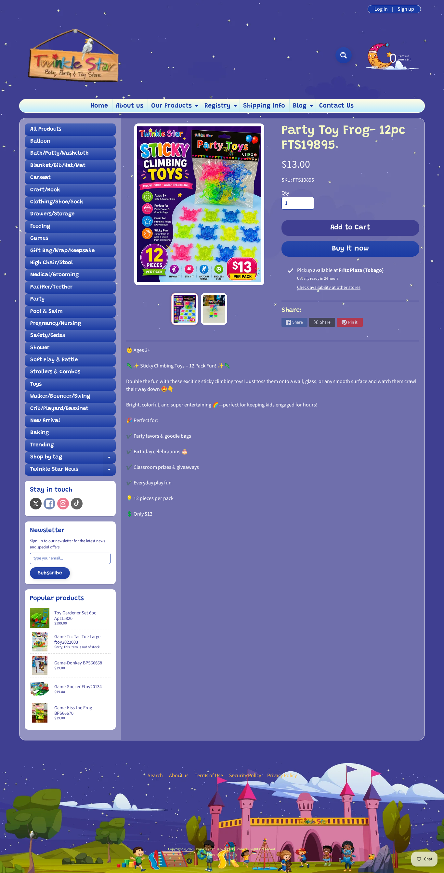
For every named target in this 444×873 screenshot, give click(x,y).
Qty (285, 193)
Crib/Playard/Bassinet (59, 409)
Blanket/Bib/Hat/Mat (57, 166)
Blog (304, 107)
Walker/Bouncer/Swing (60, 396)
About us (129, 106)
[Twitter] (36, 503)
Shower (39, 348)
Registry (221, 107)
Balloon (40, 141)
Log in (381, 9)
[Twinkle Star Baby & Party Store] (76, 55)
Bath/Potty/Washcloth (59, 153)
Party (37, 299)
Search (155, 775)
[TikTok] (77, 503)
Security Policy (245, 775)
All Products (45, 129)
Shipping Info (264, 106)
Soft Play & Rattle (54, 360)
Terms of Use (209, 775)
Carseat (40, 178)
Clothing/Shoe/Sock (56, 202)
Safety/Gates (47, 336)
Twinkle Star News (73, 471)
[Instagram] (63, 503)
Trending (42, 445)
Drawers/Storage (52, 214)
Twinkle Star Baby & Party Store (219, 849)
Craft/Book (45, 190)
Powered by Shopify (222, 854)
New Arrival (45, 421)
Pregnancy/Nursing (55, 324)
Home (99, 106)
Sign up (406, 9)
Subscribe (50, 573)
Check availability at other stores (328, 287)
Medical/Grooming (54, 275)
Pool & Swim (46, 312)
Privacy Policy (282, 775)
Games (39, 238)
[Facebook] (49, 503)
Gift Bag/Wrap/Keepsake (62, 251)
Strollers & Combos (55, 372)
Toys (36, 384)
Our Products (175, 107)
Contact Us (336, 106)
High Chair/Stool (51, 263)
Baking (39, 433)
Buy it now (350, 248)
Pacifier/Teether (51, 287)
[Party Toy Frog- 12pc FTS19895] (184, 309)
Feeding (40, 226)
